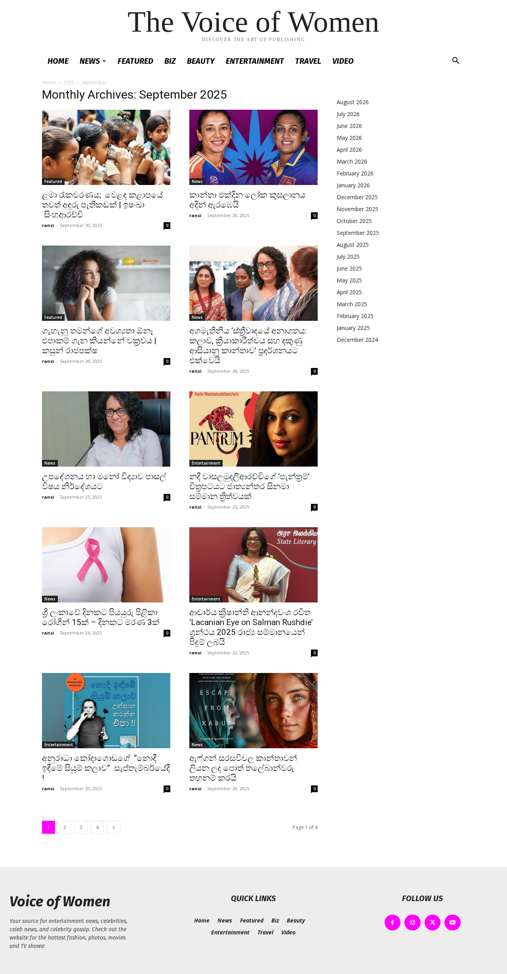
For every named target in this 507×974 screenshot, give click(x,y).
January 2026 (353, 185)
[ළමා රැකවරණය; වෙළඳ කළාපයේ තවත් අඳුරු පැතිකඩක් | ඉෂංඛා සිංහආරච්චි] (106, 147)
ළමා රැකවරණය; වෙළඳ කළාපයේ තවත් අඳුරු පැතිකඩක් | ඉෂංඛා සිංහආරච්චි (102, 204)
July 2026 (348, 114)
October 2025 (354, 221)
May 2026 (349, 137)
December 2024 (357, 339)
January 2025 (353, 328)
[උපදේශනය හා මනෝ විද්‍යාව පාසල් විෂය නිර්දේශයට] (106, 429)
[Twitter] (433, 923)
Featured (135, 61)
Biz (170, 61)
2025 (68, 82)
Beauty (201, 61)
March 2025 (352, 304)
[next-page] (113, 827)
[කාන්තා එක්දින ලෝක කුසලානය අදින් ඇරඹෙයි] (253, 147)
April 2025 (349, 292)
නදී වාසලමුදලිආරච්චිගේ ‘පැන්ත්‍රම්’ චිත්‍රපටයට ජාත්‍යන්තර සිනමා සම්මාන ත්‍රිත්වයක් (249, 486)
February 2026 (355, 173)
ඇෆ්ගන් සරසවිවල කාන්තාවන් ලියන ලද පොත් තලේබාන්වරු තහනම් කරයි (243, 768)
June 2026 (349, 126)
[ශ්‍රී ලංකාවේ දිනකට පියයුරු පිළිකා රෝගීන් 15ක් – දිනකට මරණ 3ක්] (106, 564)
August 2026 (353, 102)
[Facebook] (393, 923)
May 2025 (349, 280)
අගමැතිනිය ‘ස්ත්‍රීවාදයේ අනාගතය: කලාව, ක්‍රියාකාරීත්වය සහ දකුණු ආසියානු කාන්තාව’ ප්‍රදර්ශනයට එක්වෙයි (248, 345)
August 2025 (353, 244)
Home (58, 61)
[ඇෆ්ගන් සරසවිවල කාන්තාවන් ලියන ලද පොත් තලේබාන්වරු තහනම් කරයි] (253, 710)
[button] (455, 61)
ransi (48, 225)
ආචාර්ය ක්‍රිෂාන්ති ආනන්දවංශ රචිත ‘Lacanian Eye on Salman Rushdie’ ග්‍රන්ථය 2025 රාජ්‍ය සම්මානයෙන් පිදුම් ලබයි (251, 627)
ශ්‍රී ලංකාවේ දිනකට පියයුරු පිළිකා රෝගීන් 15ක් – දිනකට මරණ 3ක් (101, 617)
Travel (308, 61)
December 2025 (357, 197)
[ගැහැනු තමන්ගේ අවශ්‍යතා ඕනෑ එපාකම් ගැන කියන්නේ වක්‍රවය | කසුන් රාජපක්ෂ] (106, 283)
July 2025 (348, 256)
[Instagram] (412, 923)
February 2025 (355, 316)
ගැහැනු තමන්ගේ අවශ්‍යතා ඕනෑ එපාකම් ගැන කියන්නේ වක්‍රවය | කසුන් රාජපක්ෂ (99, 340)
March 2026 (352, 161)
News (90, 61)
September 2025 (358, 232)
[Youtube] (452, 923)
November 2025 (357, 209)
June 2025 (349, 268)
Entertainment (255, 61)
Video (343, 61)
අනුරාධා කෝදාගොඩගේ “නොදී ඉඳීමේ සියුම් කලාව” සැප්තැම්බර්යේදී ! (106, 768)
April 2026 (349, 149)
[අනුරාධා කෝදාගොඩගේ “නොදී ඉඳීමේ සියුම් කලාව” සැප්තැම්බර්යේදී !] (106, 710)
